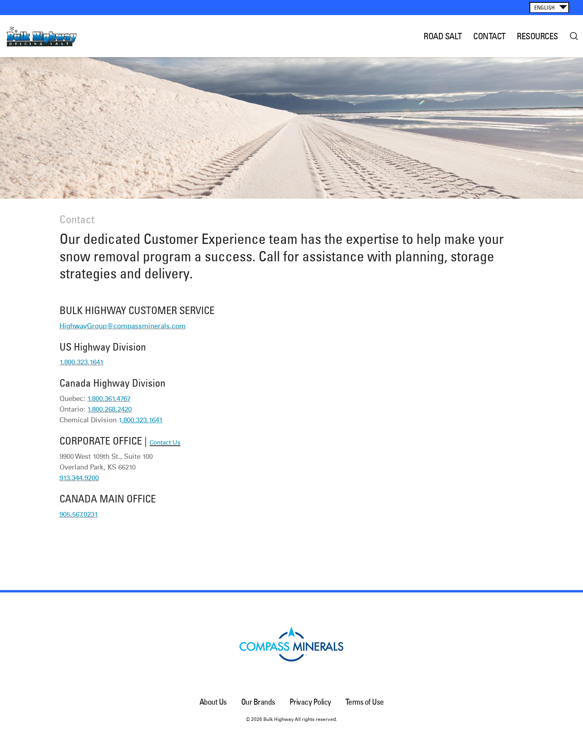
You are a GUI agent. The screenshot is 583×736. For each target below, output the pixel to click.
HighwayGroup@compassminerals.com (122, 326)
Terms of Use (364, 702)
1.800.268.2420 (109, 409)
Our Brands (258, 702)
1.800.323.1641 (81, 362)
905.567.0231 (78, 515)
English (544, 7)
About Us (213, 702)
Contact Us (165, 443)
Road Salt (443, 36)
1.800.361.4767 (108, 399)
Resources (537, 36)
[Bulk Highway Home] (48, 36)
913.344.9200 (79, 478)
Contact (489, 36)
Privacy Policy (310, 702)
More (574, 36)
